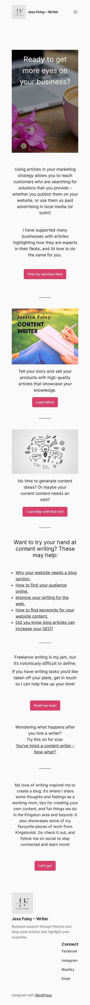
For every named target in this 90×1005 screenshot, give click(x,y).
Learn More (45, 402)
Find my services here (45, 274)
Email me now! (45, 705)
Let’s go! (45, 866)
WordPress (43, 995)
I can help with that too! (45, 511)
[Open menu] (75, 12)
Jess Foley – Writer (43, 12)
